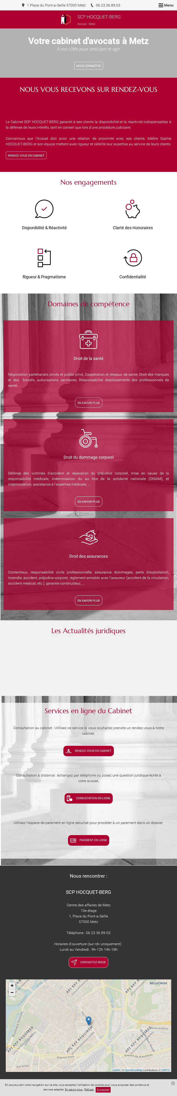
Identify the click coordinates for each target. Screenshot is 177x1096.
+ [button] (12, 985)
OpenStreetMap (133, 1070)
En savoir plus (74, 1089)
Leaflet (116, 1070)
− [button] (12, 992)
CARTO (165, 1070)
